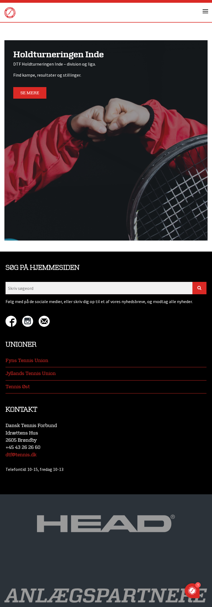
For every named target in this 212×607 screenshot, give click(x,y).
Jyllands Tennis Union (31, 373)
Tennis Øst (18, 387)
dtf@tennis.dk (21, 455)
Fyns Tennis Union (27, 360)
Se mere (29, 93)
